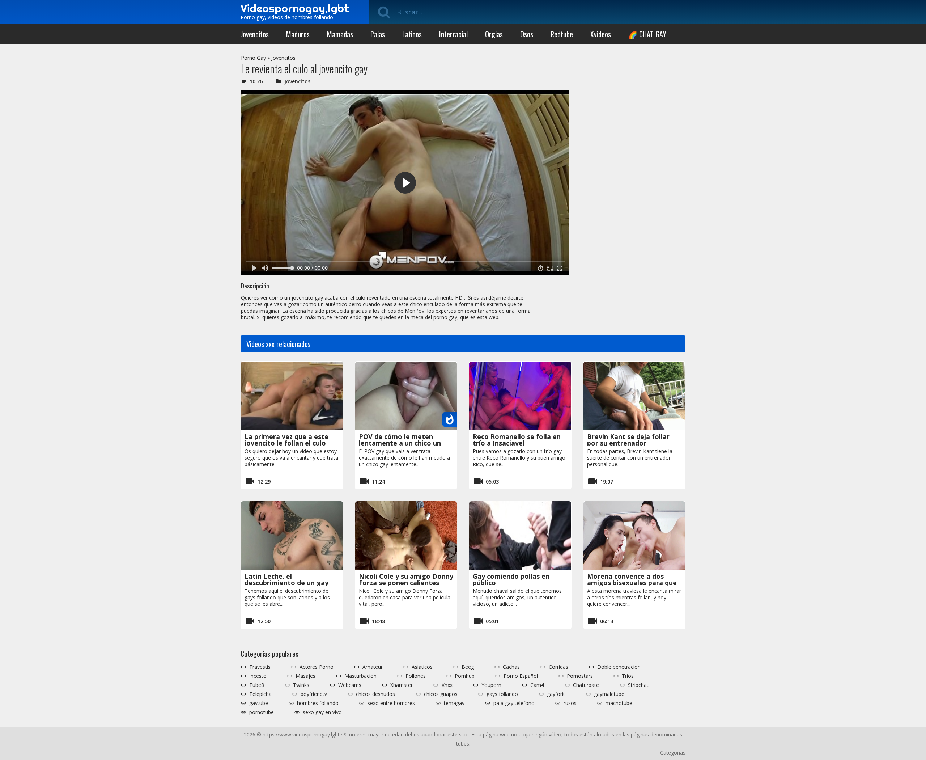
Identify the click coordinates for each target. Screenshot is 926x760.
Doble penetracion (619, 667)
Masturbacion (360, 676)
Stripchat (638, 685)
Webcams (349, 685)
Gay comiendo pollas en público (511, 579)
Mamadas (340, 34)
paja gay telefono (514, 703)
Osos (526, 34)
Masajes (305, 676)
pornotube (261, 712)
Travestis (260, 667)
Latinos (412, 34)
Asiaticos (422, 667)
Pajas (377, 34)
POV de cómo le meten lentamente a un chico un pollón (400, 443)
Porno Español (521, 676)
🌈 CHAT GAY (647, 34)
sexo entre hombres (391, 703)
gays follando (502, 694)
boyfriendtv (314, 694)
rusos (570, 703)
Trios (628, 676)
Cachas (511, 667)
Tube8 (256, 685)
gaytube (258, 703)
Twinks (301, 685)
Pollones (415, 676)
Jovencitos (255, 34)
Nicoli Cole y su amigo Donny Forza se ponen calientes (406, 579)
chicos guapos (441, 694)
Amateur (372, 667)
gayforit (556, 694)
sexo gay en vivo (322, 712)
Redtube (562, 34)
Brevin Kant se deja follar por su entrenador (628, 439)
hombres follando (318, 703)
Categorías (672, 752)
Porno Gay (253, 57)
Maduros (298, 34)
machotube (619, 703)
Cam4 (537, 685)
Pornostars (580, 676)
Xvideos (600, 34)
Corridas (558, 667)
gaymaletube (609, 694)
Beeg (468, 667)
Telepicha (260, 694)
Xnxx (447, 685)
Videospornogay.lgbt (295, 8)
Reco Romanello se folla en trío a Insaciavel (517, 439)
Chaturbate (586, 685)
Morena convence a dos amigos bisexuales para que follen (632, 583)
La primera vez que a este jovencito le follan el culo (286, 439)
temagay (454, 703)
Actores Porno (317, 667)
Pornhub (465, 676)
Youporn (491, 685)
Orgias (494, 34)
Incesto (258, 676)
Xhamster (401, 685)
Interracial (453, 34)
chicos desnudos (375, 694)
